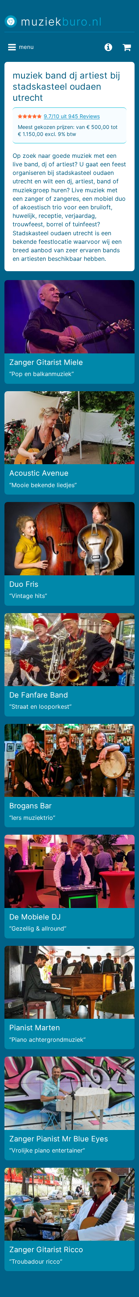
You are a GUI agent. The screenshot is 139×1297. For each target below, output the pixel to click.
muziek (61, 21)
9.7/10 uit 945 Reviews (72, 116)
